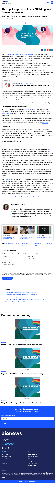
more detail (45, 123)
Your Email (31, 256)
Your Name (4, 256)
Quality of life (49, 244)
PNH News (7, 179)
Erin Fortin (8, 18)
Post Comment (7, 278)
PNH (35, 54)
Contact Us (4, 463)
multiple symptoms (7, 113)
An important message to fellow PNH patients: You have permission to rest (24, 299)
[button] (48, 2)
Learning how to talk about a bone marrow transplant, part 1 (21, 292)
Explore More (31, 451)
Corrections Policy (32, 456)
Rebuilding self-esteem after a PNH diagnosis (17, 302)
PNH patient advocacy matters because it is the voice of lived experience (24, 297)
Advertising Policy (32, 454)
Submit (5, 423)
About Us (4, 451)
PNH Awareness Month (25, 244)
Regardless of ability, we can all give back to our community (21, 294)
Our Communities (6, 456)
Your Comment (6, 262)
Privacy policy (31, 461)
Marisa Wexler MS (29, 83)
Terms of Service (32, 463)
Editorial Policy (32, 459)
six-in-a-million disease (30, 109)
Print (23, 23)
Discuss (17, 23)
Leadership (4, 459)
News (22, 83)
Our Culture (5, 454)
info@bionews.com (10, 443)
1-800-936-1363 (9, 444)
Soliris (49, 149)
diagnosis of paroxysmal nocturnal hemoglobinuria (20, 54)
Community (9, 243)
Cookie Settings (32, 465)
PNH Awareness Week (38, 244)
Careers (4, 461)
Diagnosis (16, 243)
